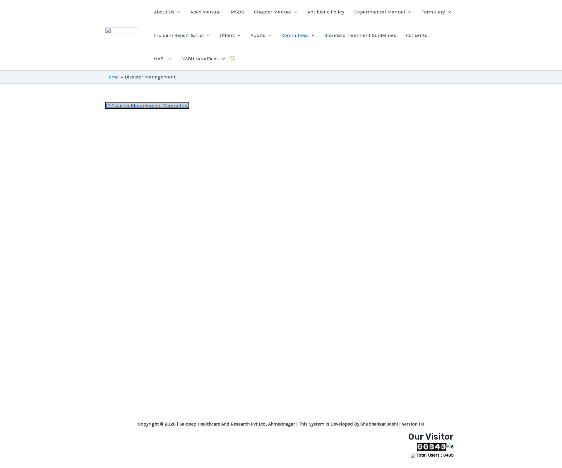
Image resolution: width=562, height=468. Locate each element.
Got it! (532, 11)
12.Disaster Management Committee (147, 105)
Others (227, 35)
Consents (416, 35)
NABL (160, 59)
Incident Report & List (179, 35)
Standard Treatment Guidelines (360, 35)
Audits (258, 35)
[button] (207, 35)
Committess (295, 35)
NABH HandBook (200, 59)
